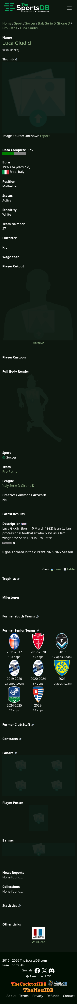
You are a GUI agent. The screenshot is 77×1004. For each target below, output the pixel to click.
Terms (24, 996)
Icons (58, 569)
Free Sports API (13, 965)
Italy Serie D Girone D (54, 23)
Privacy (37, 996)
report (45, 136)
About (11, 996)
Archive (38, 343)
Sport (18, 23)
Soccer (30, 23)
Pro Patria (9, 28)
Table (71, 569)
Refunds (53, 996)
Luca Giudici (29, 28)
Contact (69, 996)
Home (6, 23)
